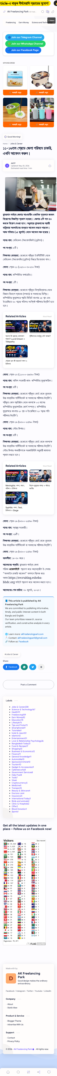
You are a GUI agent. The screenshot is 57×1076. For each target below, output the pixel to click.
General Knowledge (21, 756)
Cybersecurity (19, 769)
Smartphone (18, 727)
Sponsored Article (21, 762)
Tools (15, 777)
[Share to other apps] (41, 667)
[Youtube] (38, 991)
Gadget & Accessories (23, 767)
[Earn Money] (24, 22)
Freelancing (19, 714)
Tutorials (16, 730)
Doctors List (18, 793)
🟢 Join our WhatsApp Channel (25, 43)
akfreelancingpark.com (32, 634)
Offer (15, 806)
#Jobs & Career (11, 654)
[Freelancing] (11, 22)
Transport (17, 788)
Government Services (22, 772)
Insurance (17, 796)
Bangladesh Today (21, 743)
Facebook (23, 641)
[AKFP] (13, 163)
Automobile (18, 759)
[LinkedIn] (47, 991)
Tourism (16, 764)
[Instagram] (20, 991)
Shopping (17, 748)
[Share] (39, 1072)
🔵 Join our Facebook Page (23, 50)
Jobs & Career (20, 707)
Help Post (17, 775)
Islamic (16, 735)
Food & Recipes (20, 746)
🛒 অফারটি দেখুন (15, 92)
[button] (47, 11)
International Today (21, 798)
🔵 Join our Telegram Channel (25, 37)
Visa (14, 780)
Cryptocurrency (19, 782)
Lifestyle (17, 722)
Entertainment (19, 738)
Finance (16, 754)
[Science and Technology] (42, 22)
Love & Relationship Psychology (28, 741)
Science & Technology (23, 709)
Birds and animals (20, 801)
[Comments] (49, 1072)
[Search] (42, 11)
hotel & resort (19, 733)
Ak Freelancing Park (17, 11)
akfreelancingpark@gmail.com (32, 638)
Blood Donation (19, 809)
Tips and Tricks (20, 725)
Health (16, 712)
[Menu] (28, 1072)
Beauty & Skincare (21, 790)
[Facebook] (10, 991)
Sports (15, 811)
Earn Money (18, 717)
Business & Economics (23, 751)
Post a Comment (28, 684)
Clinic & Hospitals (20, 803)
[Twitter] (30, 991)
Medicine (16, 785)
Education (17, 720)
